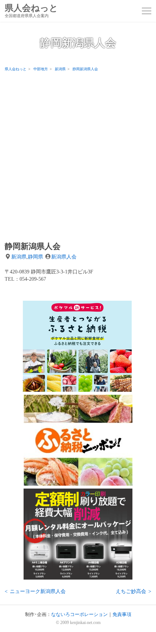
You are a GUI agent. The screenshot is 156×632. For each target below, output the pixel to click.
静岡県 (35, 257)
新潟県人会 (64, 257)
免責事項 (121, 614)
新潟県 (18, 257)
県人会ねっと (31, 11)
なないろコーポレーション (79, 614)
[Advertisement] (78, 156)
